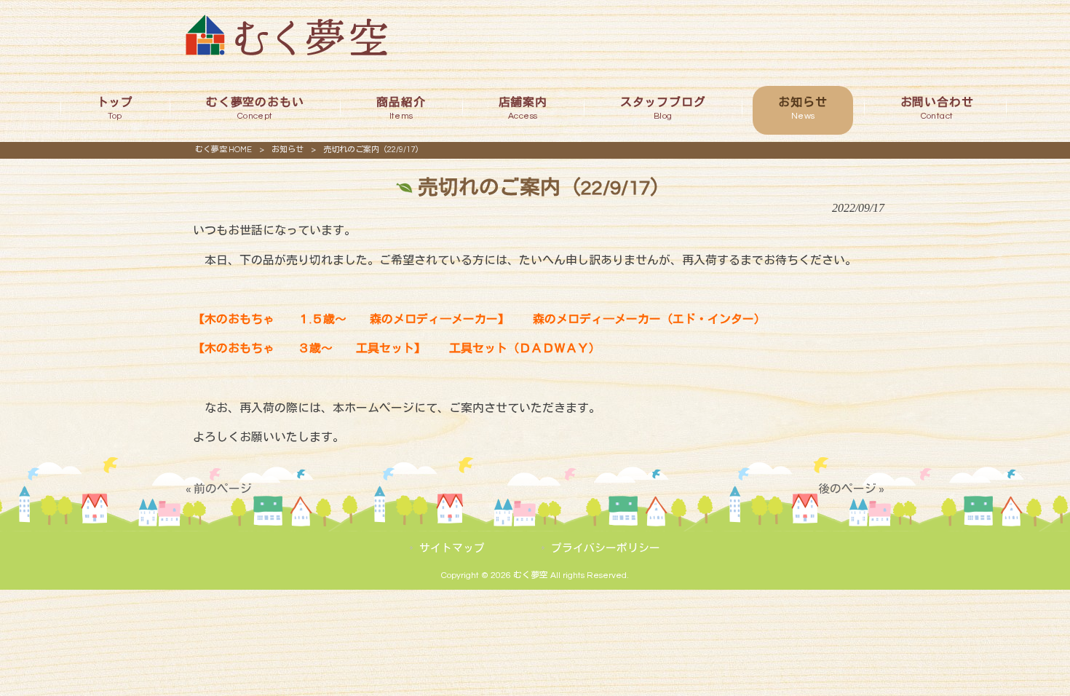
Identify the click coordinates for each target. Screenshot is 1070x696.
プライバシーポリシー (605, 548)
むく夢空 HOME (223, 150)
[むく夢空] (286, 52)
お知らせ (288, 150)
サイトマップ (452, 548)
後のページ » (851, 489)
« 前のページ (219, 489)
